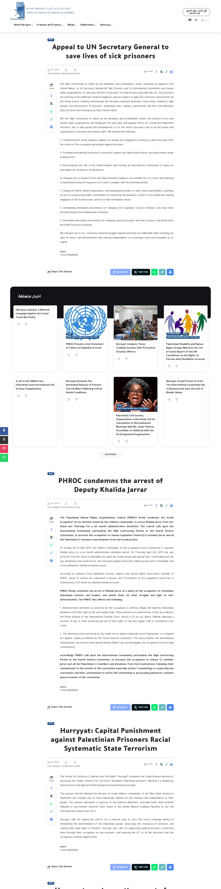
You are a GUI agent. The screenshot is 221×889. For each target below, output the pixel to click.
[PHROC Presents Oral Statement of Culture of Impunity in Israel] (85, 322)
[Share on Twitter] (161, 71)
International (173, 334)
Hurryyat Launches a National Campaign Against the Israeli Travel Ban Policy (33, 314)
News (51, 40)
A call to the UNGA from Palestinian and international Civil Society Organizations (35, 385)
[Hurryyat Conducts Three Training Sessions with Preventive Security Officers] (135, 322)
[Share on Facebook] (156, 71)
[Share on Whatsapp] (51, 111)
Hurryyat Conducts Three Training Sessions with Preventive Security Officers (135, 348)
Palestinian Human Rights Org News (82, 337)
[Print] (171, 71)
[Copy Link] (166, 71)
